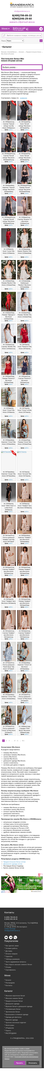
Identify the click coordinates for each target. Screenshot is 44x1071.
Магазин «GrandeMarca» (9, 52)
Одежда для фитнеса (13, 1017)
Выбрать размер (9, 67)
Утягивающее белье (13, 1009)
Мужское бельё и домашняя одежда (19, 1006)
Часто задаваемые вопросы (16, 962)
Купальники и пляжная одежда (17, 1014)
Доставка (9, 951)
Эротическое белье (13, 1012)
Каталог (21, 52)
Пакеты (8, 1030)
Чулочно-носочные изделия (16, 1022)
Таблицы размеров (12, 959)
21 (17, 740)
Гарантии (9, 956)
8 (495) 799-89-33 (10, 917)
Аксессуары (10, 1025)
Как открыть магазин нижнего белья (19, 964)
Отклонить (33, 1063)
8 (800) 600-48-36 (10, 919)
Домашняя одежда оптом (12, 864)
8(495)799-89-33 (22, 15)
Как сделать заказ (12, 946)
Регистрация (18, 30)
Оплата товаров (11, 954)
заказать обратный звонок (22, 22)
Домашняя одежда (12, 1004)
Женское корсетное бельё (15, 995)
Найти (41, 40)
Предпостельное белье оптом (14, 862)
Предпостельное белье (33, 52)
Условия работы (11, 948)
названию (23, 98)
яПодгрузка (10, 1028)
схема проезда (9, 928)
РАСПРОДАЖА (11, 1033)
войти (10, 130)
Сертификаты (11, 970)
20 (15, 740)
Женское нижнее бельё (14, 998)
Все (23, 740)
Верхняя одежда (12, 1020)
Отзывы (8, 967)
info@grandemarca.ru (22, 11)
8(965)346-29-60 (22, 18)
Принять (19, 1063)
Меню (5, 28)
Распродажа (10, 983)
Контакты (9, 985)
